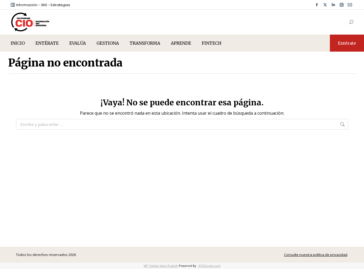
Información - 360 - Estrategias (43, 4)
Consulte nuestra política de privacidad (315, 254)
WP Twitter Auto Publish (161, 266)
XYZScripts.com (210, 266)
